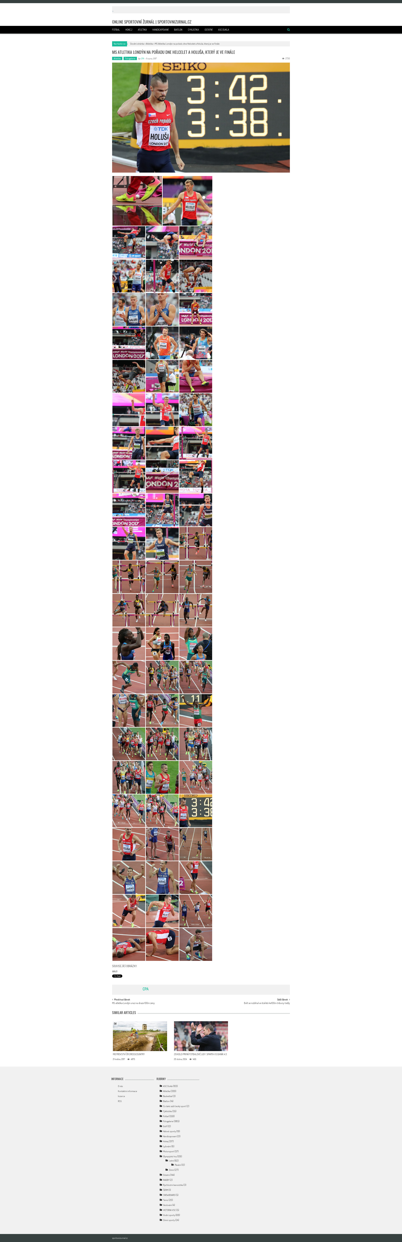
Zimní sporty (169, 1220)
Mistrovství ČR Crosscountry (129, 1054)
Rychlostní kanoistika (173, 1184)
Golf (165, 1126)
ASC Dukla (223, 29)
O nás (120, 1086)
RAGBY (166, 1179)
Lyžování (167, 1146)
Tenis (165, 1200)
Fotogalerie (130, 58)
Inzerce (121, 1096)
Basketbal (167, 1096)
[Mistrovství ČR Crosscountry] (140, 1036)
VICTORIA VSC (169, 1210)
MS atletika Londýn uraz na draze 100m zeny (133, 1003)
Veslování (167, 1205)
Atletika (142, 29)
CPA (142, 58)
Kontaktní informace (127, 1091)
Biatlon (178, 29)
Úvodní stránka (137, 43)
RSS (120, 1101)
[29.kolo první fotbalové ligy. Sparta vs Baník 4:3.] (201, 1036)
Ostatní (208, 29)
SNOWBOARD (169, 1195)
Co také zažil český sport (174, 1106)
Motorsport (168, 1151)
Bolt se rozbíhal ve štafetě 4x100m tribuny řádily (267, 1003)
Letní (171, 1160)
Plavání (178, 1164)
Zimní (171, 1169)
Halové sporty (169, 1131)
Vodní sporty (169, 1215)
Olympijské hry (170, 1156)
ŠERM (165, 1189)
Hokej (128, 29)
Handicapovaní (160, 29)
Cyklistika (193, 29)
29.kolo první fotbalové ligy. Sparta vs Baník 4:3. (200, 1054)
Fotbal (116, 29)
